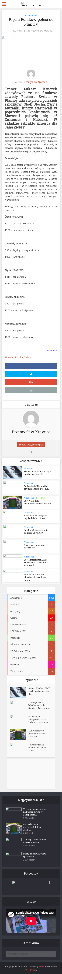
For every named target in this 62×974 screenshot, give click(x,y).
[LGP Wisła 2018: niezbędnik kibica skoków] (19, 734)
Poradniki (40, 498)
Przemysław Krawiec (41, 30)
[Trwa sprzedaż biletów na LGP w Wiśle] (19, 748)
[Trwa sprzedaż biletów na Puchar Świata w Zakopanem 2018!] (19, 706)
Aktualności (31, 15)
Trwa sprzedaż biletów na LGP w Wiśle (37, 747)
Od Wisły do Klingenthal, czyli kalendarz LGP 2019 (36, 487)
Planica (10, 357)
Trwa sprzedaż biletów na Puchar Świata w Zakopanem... (40, 705)
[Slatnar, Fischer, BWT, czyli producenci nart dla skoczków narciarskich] (19, 692)
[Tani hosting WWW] (31, 886)
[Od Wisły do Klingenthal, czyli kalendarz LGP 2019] (19, 720)
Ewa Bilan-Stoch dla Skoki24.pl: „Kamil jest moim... (35, 577)
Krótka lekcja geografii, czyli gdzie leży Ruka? (35, 517)
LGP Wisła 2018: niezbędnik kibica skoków (37, 502)
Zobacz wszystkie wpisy (31, 444)
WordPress (30, 969)
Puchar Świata (23, 357)
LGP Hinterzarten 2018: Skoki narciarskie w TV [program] (36, 562)
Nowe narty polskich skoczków (34, 546)
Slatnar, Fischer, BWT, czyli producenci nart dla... (37, 473)
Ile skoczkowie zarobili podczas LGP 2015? (36, 531)
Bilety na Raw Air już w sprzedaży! (34, 855)
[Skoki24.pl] (31, 3)
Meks (41, 966)
